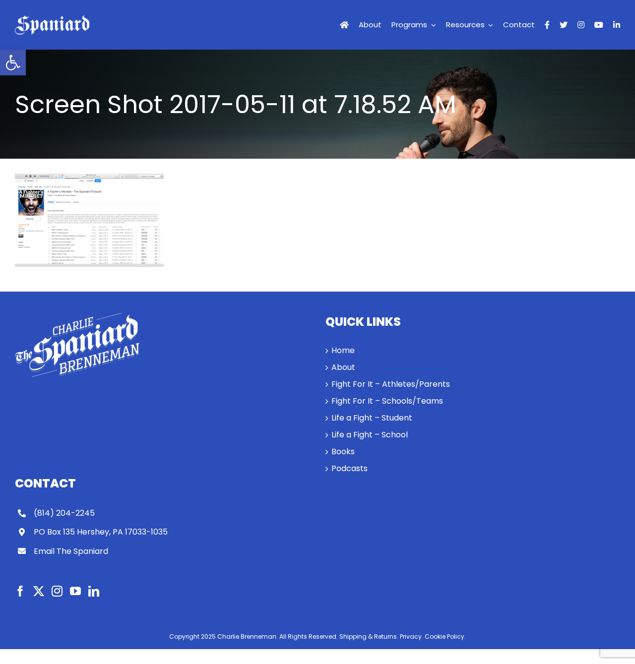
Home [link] (343, 350)
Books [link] (343, 451)
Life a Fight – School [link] (369, 434)
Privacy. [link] (411, 636)
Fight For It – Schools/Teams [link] (387, 401)
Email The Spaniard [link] (71, 551)
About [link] (343, 367)
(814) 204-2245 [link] (64, 513)
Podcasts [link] (349, 468)
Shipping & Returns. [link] (368, 636)
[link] (13, 62)
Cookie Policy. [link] (445, 636)
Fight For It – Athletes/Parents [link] (390, 384)
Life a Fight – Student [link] (371, 417)
